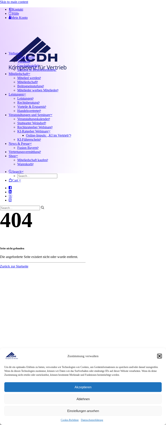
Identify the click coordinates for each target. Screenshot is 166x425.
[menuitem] (82, 174)
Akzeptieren (83, 387)
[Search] (22, 208)
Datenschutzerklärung (92, 420)
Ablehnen (83, 399)
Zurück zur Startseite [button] (14, 266)
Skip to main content (14, 2)
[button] (159, 356)
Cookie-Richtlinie (70, 420)
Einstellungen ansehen (83, 411)
